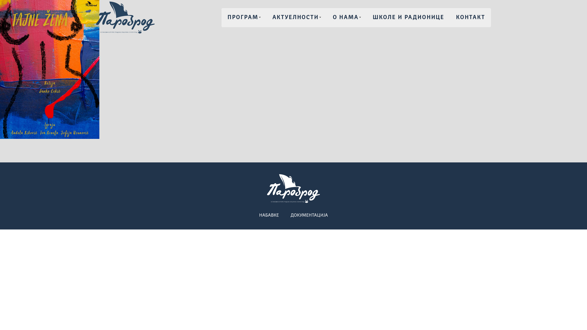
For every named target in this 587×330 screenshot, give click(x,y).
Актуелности (295, 17)
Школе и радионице (408, 17)
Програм (242, 17)
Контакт (470, 17)
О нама (346, 17)
